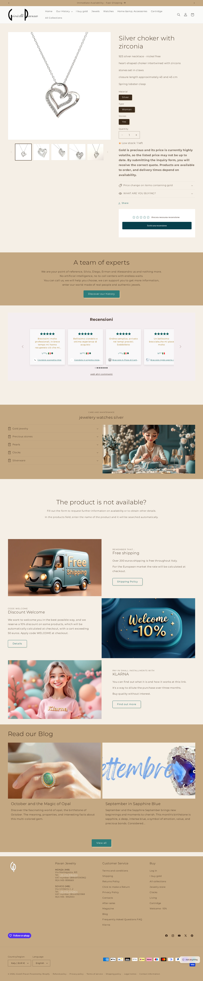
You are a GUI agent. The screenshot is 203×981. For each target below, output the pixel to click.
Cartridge (155, 903)
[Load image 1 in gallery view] (23, 152)
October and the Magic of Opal (41, 803)
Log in (153, 870)
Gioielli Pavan (23, 974)
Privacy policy (77, 974)
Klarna (106, 925)
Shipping (107, 876)
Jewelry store (157, 887)
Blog (105, 914)
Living (153, 898)
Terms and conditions (115, 870)
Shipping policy (113, 974)
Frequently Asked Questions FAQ (122, 919)
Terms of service (95, 974)
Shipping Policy (127, 581)
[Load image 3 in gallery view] (59, 152)
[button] (64, 11)
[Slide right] (107, 152)
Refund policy (60, 974)
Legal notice (130, 974)
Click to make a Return (116, 887)
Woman (127, 109)
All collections (158, 881)
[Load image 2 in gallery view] (41, 152)
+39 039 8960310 (68, 875)
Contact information (149, 974)
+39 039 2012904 (68, 891)
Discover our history (101, 293)
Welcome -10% (158, 908)
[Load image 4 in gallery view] (77, 152)
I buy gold (156, 876)
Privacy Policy (110, 892)
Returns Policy (111, 881)
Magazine (108, 908)
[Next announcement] (194, 3)
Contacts (107, 898)
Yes (124, 122)
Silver (125, 97)
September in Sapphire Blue (133, 803)
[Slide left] (11, 152)
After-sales (108, 903)
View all (101, 843)
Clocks (153, 892)
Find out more (126, 704)
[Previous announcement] (8, 3)
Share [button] (125, 203)
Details (17, 643)
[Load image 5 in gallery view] (95, 152)
